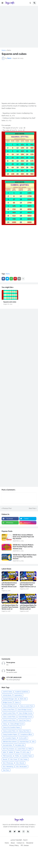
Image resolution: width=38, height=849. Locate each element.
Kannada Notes (7, 745)
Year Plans (6, 770)
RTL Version (25, 845)
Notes (18, 752)
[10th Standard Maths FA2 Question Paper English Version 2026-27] (28, 599)
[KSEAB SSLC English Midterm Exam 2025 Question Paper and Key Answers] (7, 557)
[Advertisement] (19, 27)
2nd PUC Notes (7, 691)
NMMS (11, 752)
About (13, 843)
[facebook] (10, 831)
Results (5, 759)
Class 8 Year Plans (24, 720)
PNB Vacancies (7, 756)
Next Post (32, 508)
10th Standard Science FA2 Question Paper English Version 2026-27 (28, 584)
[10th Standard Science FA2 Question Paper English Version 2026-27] (28, 576)
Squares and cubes (9, 302)
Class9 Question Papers (10, 734)
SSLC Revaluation (21, 766)
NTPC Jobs (25, 752)
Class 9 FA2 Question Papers (11, 727)
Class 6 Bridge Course (24, 709)
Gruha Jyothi (23, 738)
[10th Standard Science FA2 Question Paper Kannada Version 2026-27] (10, 576)
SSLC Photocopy (8, 763)
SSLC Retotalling (8, 766)
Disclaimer (29, 843)
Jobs (33, 741)
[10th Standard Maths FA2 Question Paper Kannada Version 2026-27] (10, 599)
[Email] (19, 278)
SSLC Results (20, 763)
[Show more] (23, 278)
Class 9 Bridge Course (17, 724)
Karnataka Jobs (19, 745)
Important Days (24, 741)
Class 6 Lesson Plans (9, 713)
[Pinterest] (15, 278)
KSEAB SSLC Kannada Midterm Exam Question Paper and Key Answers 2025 (23, 546)
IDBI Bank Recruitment (10, 741)
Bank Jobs (23, 699)
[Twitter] (7, 278)
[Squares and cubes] (10, 295)
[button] (2, 3)
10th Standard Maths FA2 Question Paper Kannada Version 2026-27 (10, 607)
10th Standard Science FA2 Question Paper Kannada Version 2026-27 (9, 585)
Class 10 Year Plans (8, 709)
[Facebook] (3, 278)
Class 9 (5, 724)
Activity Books (7, 695)
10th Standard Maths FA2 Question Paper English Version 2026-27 (28, 607)
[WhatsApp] (11, 278)
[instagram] (23, 831)
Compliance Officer (26, 734)
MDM (4, 752)
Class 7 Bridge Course (25, 713)
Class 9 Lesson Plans (9, 731)
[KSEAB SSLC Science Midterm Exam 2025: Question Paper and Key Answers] (7, 537)
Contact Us (20, 843)
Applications (18, 695)
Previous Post (7, 508)
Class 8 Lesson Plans (9, 720)
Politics (17, 756)
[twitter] (14, 831)
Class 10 (17, 702)
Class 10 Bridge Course (10, 706)
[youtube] (19, 831)
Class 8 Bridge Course (25, 716)
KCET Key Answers (8, 748)
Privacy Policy (14, 845)
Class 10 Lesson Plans (26, 706)
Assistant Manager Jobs (10, 699)
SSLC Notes (24, 759)
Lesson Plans (21, 748)
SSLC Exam (13, 759)
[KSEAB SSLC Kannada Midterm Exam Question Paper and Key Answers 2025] (7, 547)
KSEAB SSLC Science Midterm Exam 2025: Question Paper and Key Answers (23, 536)
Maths (9, 50)
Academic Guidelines (21, 691)
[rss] (28, 831)
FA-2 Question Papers (9, 738)
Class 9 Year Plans (24, 731)
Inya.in (25, 840)
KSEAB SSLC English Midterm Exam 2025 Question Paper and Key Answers (24, 556)
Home (4, 50)
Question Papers (27, 756)
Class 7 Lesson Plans (9, 716)
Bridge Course (7, 702)
